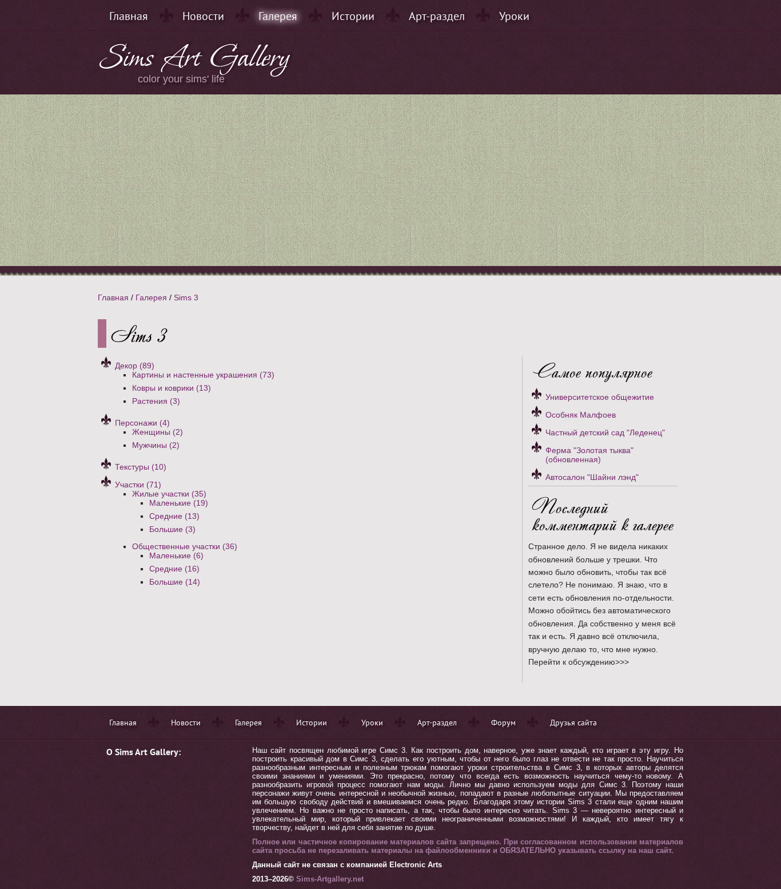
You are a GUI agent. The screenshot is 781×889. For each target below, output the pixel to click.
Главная (128, 16)
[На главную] (195, 74)
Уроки (514, 16)
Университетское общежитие (599, 397)
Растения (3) (156, 401)
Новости (203, 16)
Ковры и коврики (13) (171, 387)
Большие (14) (174, 581)
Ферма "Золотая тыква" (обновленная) (589, 455)
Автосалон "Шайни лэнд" (592, 477)
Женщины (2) (157, 431)
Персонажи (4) (142, 422)
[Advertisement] (390, 180)
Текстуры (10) (140, 466)
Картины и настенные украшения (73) (203, 374)
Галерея (277, 16)
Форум (503, 722)
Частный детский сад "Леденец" (605, 432)
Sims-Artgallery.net (330, 879)
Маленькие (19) (178, 502)
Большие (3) (172, 529)
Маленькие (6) (176, 555)
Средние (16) (174, 568)
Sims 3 (186, 297)
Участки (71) (138, 484)
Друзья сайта (573, 722)
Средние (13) (174, 516)
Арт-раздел (437, 16)
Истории (353, 16)
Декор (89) (134, 365)
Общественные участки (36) (184, 546)
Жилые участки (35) (169, 493)
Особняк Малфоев (580, 414)
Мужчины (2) (156, 445)
